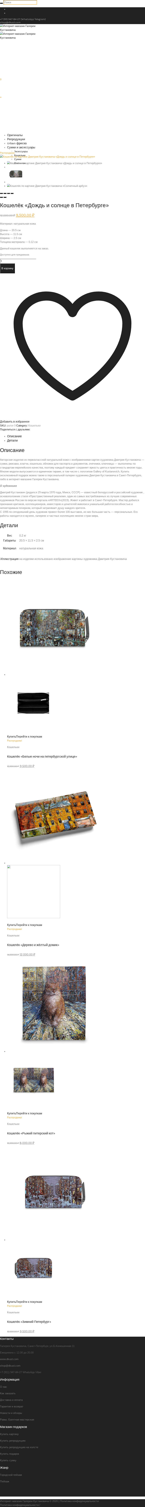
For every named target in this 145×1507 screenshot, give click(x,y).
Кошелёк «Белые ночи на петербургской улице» (42, 756)
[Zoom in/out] (12, 193)
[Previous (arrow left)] (1, 197)
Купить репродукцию (12, 1440)
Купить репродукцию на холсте (19, 1447)
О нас (3, 1386)
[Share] (5, 193)
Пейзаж (4, 1481)
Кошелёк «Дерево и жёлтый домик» (33, 945)
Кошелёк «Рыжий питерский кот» (31, 1133)
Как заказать (8, 1393)
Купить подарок (9, 1453)
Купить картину (9, 1434)
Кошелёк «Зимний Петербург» (29, 1322)
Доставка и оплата (11, 1399)
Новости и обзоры (11, 1412)
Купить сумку (8, 1460)
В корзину (7, 268)
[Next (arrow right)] (5, 197)
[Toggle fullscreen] (8, 193)
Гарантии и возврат (11, 1406)
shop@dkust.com (10, 22)
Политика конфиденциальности (79, 1501)
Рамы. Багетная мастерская (17, 1419)
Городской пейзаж (11, 1474)
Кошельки (34, 425)
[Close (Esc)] (1, 193)
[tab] (76, 436)
